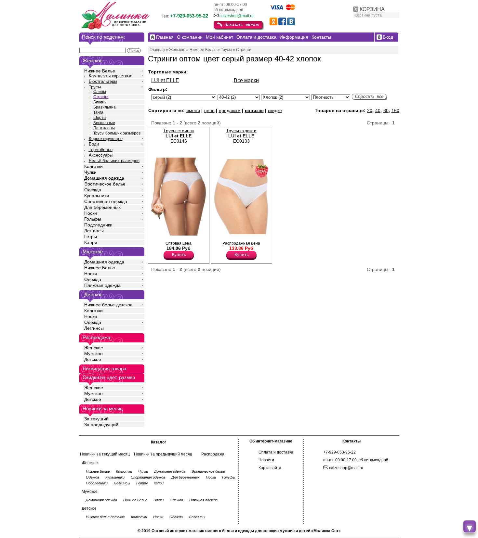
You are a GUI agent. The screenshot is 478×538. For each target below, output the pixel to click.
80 (386, 110)
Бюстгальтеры (103, 81)
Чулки (90, 172)
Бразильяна (104, 107)
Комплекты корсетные (110, 75)
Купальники (96, 195)
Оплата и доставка (276, 452)
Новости (266, 460)
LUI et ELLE (165, 80)
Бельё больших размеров (114, 160)
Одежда (92, 189)
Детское (93, 294)
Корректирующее (106, 138)
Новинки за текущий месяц (105, 454)
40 (377, 110)
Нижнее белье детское (108, 304)
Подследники (98, 224)
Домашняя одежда (104, 178)
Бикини (100, 102)
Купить (179, 254)
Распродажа (212, 454)
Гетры (90, 236)
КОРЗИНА (372, 9)
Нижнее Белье (99, 70)
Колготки (93, 166)
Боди (94, 144)
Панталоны (104, 128)
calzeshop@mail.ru (236, 16)
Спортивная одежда (105, 201)
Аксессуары (101, 155)
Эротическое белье (105, 183)
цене (209, 110)
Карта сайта (270, 468)
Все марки (246, 80)
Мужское (93, 353)
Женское (93, 347)
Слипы (99, 91)
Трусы (95, 86)
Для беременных (102, 207)
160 (395, 110)
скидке (275, 110)
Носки (90, 213)
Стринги (101, 97)
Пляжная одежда (102, 285)
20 (369, 110)
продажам (230, 110)
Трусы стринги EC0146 (178, 136)
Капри (90, 242)
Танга (98, 112)
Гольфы (92, 219)
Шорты (99, 117)
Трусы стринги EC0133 (241, 136)
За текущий (96, 418)
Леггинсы (94, 230)
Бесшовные (104, 123)
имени (193, 110)
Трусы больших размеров (116, 133)
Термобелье (101, 149)
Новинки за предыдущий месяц (163, 454)
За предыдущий (101, 424)
